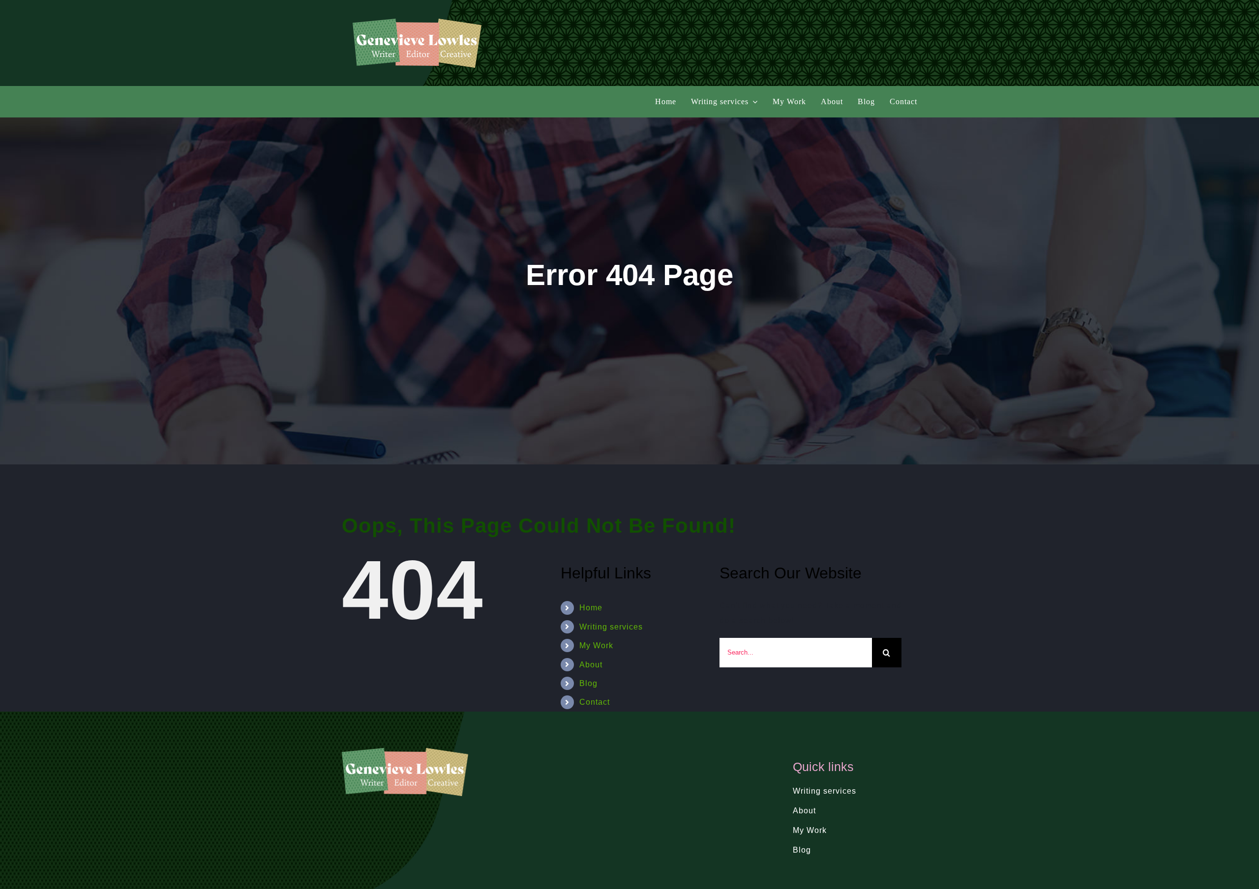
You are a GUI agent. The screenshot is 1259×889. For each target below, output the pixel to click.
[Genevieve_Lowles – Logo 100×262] (417, 22)
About (590, 664)
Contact (594, 702)
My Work (596, 645)
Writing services (611, 627)
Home (590, 607)
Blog (588, 683)
